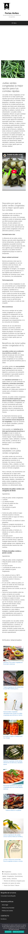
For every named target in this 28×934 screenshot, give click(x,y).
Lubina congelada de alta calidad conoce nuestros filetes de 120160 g (12, 835)
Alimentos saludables (10, 874)
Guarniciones (19, 876)
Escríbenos (3, 919)
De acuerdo (8, 931)
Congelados (7, 871)
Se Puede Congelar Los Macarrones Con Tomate (12, 737)
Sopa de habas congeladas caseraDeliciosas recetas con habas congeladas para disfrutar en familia (12, 713)
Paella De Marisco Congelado (13, 810)
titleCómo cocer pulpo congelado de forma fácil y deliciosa (13, 663)
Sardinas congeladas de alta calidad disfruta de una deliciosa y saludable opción (13, 762)
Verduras (14, 878)
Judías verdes (6, 878)
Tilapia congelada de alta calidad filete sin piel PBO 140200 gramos (13, 688)
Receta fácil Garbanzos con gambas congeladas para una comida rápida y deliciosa (13, 787)
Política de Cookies (7, 910)
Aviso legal (5, 905)
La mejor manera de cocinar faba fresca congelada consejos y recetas (13, 860)
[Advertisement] (14, 44)
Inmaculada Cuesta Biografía (8, 896)
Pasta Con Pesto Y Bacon (11, 885)
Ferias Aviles (12, 13)
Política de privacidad (8, 907)
